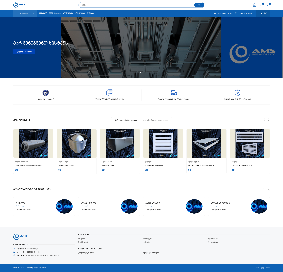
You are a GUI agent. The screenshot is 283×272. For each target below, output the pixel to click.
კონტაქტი (91, 13)
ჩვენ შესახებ (55, 13)
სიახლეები (80, 13)
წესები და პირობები (151, 253)
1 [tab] (140, 72)
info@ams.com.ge (224, 13)
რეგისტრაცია (213, 242)
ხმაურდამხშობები (21, 162)
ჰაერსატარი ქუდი (66, 165)
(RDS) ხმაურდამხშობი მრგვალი (28, 165)
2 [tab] (142, 72)
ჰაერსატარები (63, 162)
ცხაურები (148, 162)
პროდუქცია (68, 13)
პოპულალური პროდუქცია (126, 120)
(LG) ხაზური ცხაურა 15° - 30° (243, 165)
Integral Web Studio (39, 267)
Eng (260, 13)
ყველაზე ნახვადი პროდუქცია (155, 120)
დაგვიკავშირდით (24, 51)
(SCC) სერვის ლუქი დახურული (201, 165)
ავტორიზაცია (213, 239)
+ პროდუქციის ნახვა (23, 209)
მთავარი (43, 13)
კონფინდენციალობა (86, 253)
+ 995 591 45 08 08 (245, 13)
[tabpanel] (141, 47)
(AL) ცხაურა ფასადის (154, 165)
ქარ (265, 13)
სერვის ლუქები (193, 162)
